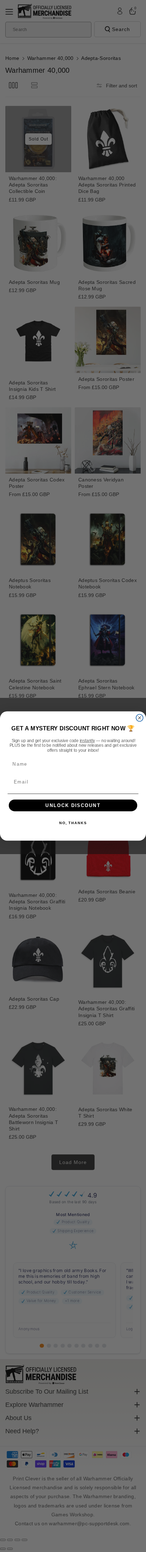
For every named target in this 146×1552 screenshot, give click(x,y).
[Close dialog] (139, 717)
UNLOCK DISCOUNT (73, 805)
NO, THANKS (73, 823)
